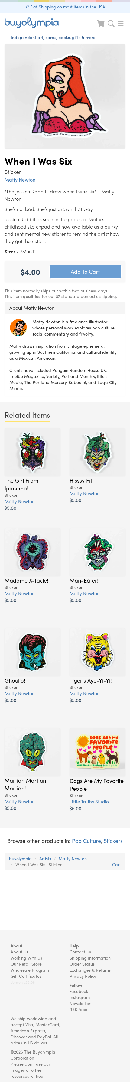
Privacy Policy (83, 976)
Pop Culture (86, 840)
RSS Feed (79, 1009)
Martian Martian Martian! (25, 784)
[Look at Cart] (101, 27)
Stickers (113, 840)
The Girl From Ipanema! (21, 484)
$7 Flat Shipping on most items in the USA (65, 7)
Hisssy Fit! (82, 480)
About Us (19, 952)
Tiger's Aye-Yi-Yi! (91, 680)
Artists (45, 858)
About (16, 946)
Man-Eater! (84, 580)
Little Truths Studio (89, 801)
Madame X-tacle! (26, 580)
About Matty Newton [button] (31, 307)
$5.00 (10, 507)
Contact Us (80, 952)
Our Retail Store (26, 964)
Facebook (79, 991)
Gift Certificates (26, 976)
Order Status (82, 964)
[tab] (65, 308)
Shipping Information (90, 958)
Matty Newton (20, 179)
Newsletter (80, 1003)
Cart (116, 864)
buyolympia (20, 858)
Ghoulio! (15, 680)
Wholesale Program (30, 970)
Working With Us (26, 958)
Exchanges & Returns (90, 970)
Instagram (80, 997)
